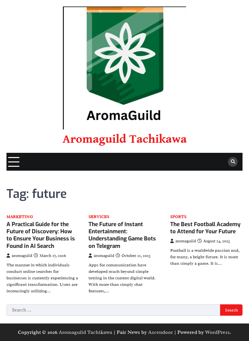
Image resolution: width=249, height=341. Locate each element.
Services (99, 216)
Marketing (19, 216)
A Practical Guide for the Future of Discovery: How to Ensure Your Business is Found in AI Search (40, 235)
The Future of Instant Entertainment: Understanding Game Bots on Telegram (122, 235)
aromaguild (22, 255)
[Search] (233, 162)
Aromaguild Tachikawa (125, 139)
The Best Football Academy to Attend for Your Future (205, 228)
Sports (178, 216)
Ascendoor (160, 332)
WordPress (217, 332)
